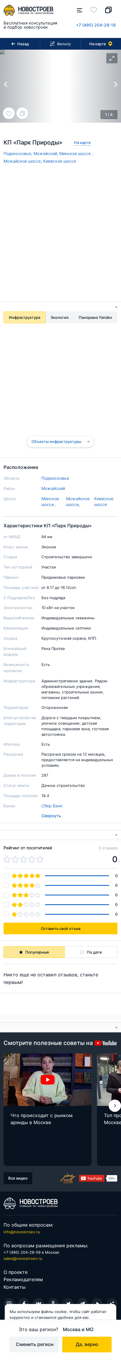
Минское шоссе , (76, 153)
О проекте (16, 1272)
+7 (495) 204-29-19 (96, 24)
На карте (82, 142)
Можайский (53, 488)
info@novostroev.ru (22, 1231)
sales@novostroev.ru (23, 1258)
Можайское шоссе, (23, 161)
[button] (115, 1106)
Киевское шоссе (59, 161)
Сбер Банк (52, 805)
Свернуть (51, 815)
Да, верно (87, 1344)
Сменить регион (34, 1344)
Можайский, (46, 153)
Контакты (15, 1287)
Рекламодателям (23, 1279)
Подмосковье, (18, 153)
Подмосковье (55, 478)
